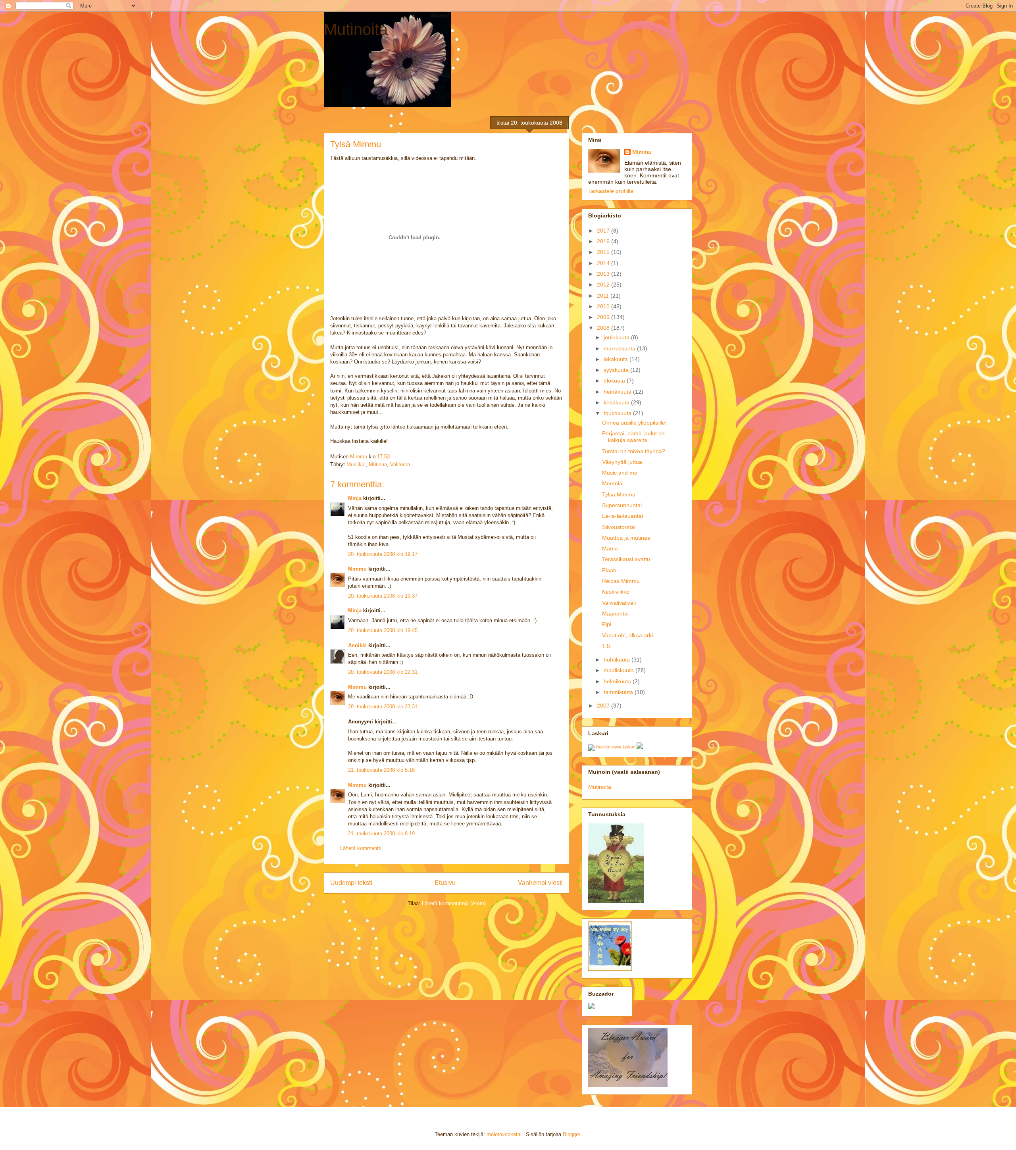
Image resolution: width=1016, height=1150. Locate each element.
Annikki (357, 645)
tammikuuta (619, 692)
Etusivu (445, 882)
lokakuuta (616, 359)
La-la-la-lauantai (622, 516)
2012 (604, 284)
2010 (604, 306)
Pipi (606, 624)
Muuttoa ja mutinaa (626, 538)
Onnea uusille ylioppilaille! (634, 422)
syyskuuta (617, 370)
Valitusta (400, 464)
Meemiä (612, 483)
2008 (604, 328)
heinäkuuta (618, 391)
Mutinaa (378, 464)
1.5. (607, 646)
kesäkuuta (617, 402)
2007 (604, 705)
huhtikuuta (617, 659)
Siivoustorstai (618, 527)
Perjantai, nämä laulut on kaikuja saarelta (633, 436)
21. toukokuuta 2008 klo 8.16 (381, 770)
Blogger (571, 1134)
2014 (604, 263)
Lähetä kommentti (360, 848)
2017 (604, 230)
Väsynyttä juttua (622, 462)
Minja (355, 498)
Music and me (619, 472)
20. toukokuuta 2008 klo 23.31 (383, 707)
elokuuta (615, 380)
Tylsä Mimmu (618, 494)
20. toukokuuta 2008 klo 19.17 (383, 554)
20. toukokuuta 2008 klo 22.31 (383, 672)
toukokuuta (618, 413)
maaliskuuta (619, 670)
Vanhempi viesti (540, 882)
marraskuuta (620, 348)
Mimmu (357, 569)
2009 (604, 317)
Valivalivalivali (619, 603)
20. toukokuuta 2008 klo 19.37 (383, 596)
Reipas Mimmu (621, 581)
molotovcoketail (505, 1134)
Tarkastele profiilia (610, 191)
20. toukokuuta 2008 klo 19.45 (383, 630)
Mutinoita (356, 29)
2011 (603, 295)
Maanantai (615, 613)
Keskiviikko (615, 591)
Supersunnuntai (622, 505)
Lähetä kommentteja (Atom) (454, 903)
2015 (604, 252)
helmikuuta (618, 681)
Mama (610, 548)
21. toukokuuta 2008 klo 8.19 (381, 834)
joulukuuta (617, 337)
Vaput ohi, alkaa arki (627, 635)
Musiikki (356, 464)
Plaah (609, 570)
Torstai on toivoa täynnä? (633, 451)
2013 (604, 274)
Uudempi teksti (351, 882)
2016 (604, 241)
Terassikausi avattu (626, 559)
